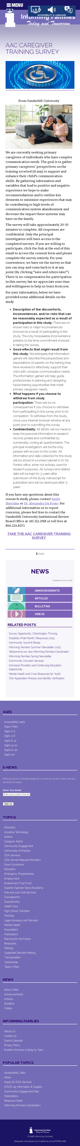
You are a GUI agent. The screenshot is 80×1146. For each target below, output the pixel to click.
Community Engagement (18, 846)
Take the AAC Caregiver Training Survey (39, 536)
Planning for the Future (17, 938)
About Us (9, 1031)
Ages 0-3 (9, 731)
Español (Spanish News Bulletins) (23, 887)
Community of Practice (17, 850)
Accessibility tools (14, 721)
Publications (11, 934)
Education (9, 869)
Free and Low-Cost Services (20, 892)
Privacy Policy (12, 1045)
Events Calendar (13, 1040)
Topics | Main (11, 966)
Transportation (12, 957)
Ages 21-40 (11, 749)
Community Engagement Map (21, 1091)
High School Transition (17, 910)
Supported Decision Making (20, 952)
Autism (8, 836)
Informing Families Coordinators (22, 1105)
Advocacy (10, 827)
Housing (9, 915)
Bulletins (42, 606)
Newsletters (11, 929)
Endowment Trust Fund (17, 883)
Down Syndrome (14, 864)
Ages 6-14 (10, 740)
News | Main (11, 989)
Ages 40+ (9, 754)
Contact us (10, 1035)
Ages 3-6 (9, 735)
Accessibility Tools (14, 1072)
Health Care (11, 906)
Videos (39, 614)
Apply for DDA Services (18, 1082)
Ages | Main (11, 726)
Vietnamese (11, 962)
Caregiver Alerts (13, 841)
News (40, 571)
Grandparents (12, 897)
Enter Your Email (13, 789)
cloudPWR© (55, 1141)
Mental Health (12, 925)
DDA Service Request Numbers (22, 859)
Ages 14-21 (10, 745)
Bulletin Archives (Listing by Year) (23, 1049)
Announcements (47, 590)
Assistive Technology (16, 832)
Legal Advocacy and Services (21, 920)
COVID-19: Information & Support (23, 1086)
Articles (41, 598)
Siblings (8, 948)
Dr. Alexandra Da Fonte (41, 503)
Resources (10, 943)
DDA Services (12, 855)
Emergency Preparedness (19, 873)
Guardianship (12, 901)
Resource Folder (13, 1100)
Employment (11, 878)
